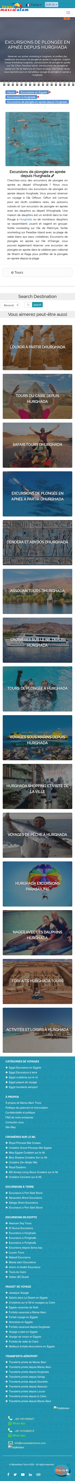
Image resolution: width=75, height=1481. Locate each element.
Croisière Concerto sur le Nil (25, 1177)
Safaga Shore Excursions (23, 1202)
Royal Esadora (17, 1167)
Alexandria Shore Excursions (25, 1197)
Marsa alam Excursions (22, 1262)
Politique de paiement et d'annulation (26, 1107)
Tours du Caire (17, 1272)
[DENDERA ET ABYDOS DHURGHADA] (37, 526)
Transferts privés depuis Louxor (27, 1391)
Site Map (10, 1127)
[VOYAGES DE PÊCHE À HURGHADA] (37, 819)
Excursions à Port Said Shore (26, 1193)
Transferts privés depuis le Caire (27, 1396)
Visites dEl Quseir (19, 1277)
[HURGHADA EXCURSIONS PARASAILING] (37, 870)
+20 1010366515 (24, 1430)
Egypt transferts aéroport (23, 1087)
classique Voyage (19, 1292)
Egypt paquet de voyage (23, 1082)
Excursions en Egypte (34, 92)
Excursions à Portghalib (22, 1238)
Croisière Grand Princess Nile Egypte (30, 1147)
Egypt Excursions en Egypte (25, 1067)
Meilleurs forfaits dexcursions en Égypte (32, 1346)
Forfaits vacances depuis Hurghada (29, 1327)
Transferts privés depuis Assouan (28, 1386)
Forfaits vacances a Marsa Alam (27, 1312)
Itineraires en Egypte (21, 1322)
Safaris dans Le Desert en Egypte (28, 1297)
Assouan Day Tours (20, 1223)
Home (11, 92)
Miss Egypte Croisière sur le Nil (27, 1152)
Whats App (18, 1423)
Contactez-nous (14, 1122)
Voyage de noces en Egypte (25, 1336)
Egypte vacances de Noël (23, 1307)
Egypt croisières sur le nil (23, 1077)
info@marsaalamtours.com (30, 1442)
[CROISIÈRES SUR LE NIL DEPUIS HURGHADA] (37, 627)
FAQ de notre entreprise (19, 1117)
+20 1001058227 (24, 1418)
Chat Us (61, 1470)
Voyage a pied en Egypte (23, 1331)
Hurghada (25, 219)
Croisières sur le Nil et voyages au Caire (32, 1302)
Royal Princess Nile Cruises (25, 1143)
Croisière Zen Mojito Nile (23, 1162)
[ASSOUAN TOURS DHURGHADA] (37, 575)
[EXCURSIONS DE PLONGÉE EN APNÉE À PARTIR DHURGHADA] (37, 480)
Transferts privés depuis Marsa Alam (30, 1367)
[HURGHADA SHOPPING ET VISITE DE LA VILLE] (37, 773)
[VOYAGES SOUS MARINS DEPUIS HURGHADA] (37, 724)
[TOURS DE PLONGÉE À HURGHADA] (37, 673)
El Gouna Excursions (21, 1228)
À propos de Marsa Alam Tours (23, 1102)
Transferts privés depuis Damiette (28, 1381)
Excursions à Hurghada (21, 97)
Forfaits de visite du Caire (23, 1341)
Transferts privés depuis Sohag (27, 1376)
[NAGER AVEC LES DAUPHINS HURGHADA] (37, 919)
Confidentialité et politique (20, 1112)
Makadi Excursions (20, 1257)
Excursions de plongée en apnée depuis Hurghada (37, 102)
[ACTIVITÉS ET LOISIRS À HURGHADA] (37, 1014)
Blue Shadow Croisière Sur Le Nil (28, 1157)
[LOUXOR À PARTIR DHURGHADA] (37, 331)
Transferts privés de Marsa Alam (27, 1362)
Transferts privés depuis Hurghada (29, 1372)
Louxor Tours (16, 1252)
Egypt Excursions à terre (23, 1072)
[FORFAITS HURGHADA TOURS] (37, 965)
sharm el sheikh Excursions (24, 1267)
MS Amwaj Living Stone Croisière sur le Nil (33, 1172)
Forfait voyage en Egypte (23, 1317)
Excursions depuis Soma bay (25, 1247)
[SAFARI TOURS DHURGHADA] (37, 429)
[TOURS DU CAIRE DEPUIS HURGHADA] (37, 383)
